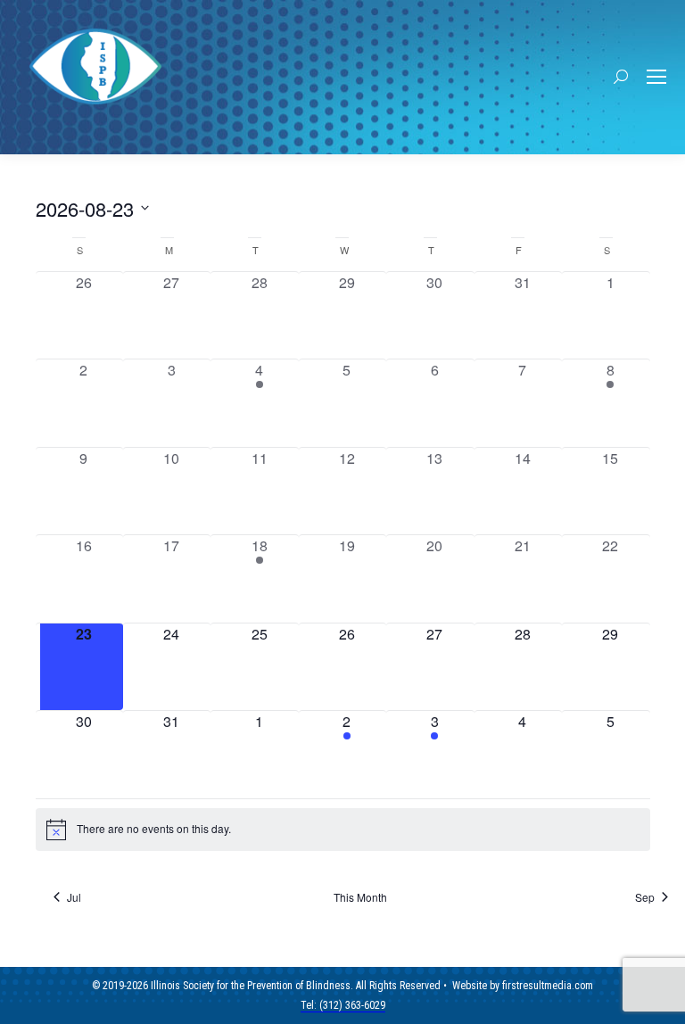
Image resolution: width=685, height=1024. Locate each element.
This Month (360, 897)
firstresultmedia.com (547, 985)
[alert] (343, 829)
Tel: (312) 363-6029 (343, 1005)
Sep (645, 897)
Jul (74, 897)
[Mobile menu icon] (656, 76)
